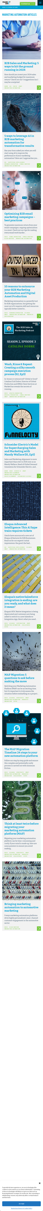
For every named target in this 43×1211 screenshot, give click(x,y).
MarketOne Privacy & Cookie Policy (21, 1208)
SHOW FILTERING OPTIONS (10, 7)
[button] (40, 1183)
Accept (21, 1204)
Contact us (25, 4)
